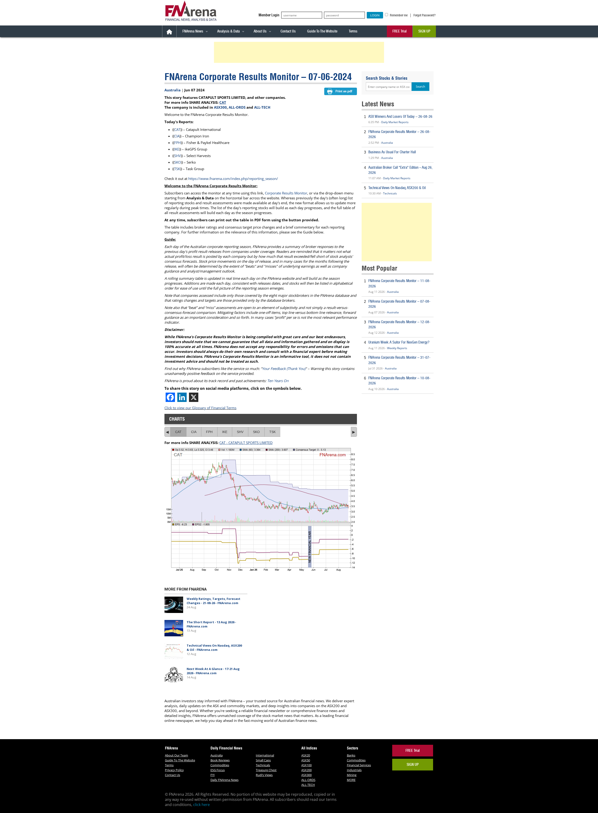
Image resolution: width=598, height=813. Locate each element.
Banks (351, 755)
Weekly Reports (397, 348)
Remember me (398, 15)
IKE (176, 149)
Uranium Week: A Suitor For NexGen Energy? (398, 342)
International (265, 755)
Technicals (390, 193)
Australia (172, 90)
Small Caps (263, 760)
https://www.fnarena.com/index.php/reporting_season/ (233, 178)
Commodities (219, 765)
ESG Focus (217, 770)
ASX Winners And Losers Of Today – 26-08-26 (400, 116)
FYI (212, 775)
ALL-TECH (262, 107)
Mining (351, 775)
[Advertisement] (300, 52)
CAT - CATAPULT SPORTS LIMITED (246, 442)
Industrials (354, 770)
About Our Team (176, 755)
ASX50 (305, 760)
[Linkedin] (182, 397)
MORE (351, 780)
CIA (176, 136)
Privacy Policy (174, 770)
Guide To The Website (322, 31)
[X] (193, 397)
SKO (177, 162)
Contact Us (288, 31)
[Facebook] (170, 397)
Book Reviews (220, 760)
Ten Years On (277, 380)
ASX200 (306, 770)
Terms (353, 31)
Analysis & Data (228, 31)
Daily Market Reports (395, 122)
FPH (177, 142)
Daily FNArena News (224, 780)
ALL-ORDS (237, 107)
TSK (177, 168)
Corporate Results (279, 193)
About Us (260, 31)
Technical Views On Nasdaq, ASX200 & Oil (397, 188)
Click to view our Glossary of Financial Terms (200, 407)
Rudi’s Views (264, 775)
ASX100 (306, 765)
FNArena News (192, 31)
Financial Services (359, 765)
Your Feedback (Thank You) (283, 368)
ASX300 (220, 107)
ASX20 (305, 755)
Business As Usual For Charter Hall (392, 152)
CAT (222, 102)
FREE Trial (399, 31)
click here (201, 804)
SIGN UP (424, 31)
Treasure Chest (266, 770)
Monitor (300, 193)
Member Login (269, 15)
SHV (177, 155)
